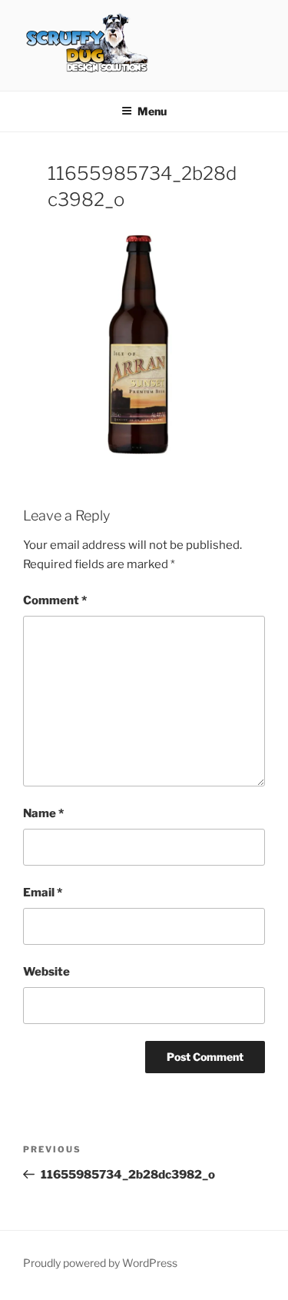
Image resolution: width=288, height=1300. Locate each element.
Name (43, 813)
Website (46, 972)
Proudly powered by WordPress (100, 1262)
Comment (55, 600)
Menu (152, 111)
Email (42, 892)
